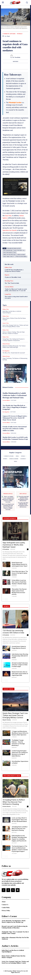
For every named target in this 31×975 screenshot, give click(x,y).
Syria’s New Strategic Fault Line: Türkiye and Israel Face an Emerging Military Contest (15, 326)
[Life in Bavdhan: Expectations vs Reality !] (6, 763)
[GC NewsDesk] (16, 56)
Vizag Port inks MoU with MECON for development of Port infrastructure (23, 505)
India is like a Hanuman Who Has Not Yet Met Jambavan (15, 938)
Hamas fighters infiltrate (9, 254)
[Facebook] (12, 66)
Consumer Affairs (9, 291)
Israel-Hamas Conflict (8, 256)
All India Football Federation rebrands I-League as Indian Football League (20, 664)
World (19, 33)
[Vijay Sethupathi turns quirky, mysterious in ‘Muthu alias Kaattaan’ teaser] (15, 531)
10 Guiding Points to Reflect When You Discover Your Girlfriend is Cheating (14, 802)
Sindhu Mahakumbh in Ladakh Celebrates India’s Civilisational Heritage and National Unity (15, 395)
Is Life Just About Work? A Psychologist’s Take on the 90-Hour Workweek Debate (19, 819)
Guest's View (9, 301)
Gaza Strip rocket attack (9, 252)
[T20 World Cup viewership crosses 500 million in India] (15, 619)
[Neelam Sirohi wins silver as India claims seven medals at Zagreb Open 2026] (6, 673)
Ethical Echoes (11, 296)
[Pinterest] (20, 66)
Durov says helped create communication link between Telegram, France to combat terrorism (8, 506)
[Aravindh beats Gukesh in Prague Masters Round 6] (6, 648)
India (10, 302)
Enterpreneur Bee (15, 295)
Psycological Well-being (8, 797)
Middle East (9, 307)
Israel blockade (21, 254)
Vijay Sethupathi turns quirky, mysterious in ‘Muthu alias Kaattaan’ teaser (14, 545)
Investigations (17, 305)
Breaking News (9, 281)
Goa (12, 299)
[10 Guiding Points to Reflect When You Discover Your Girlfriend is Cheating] (15, 788)
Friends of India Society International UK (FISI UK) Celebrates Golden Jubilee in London (15, 428)
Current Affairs (9, 33)
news (15, 307)
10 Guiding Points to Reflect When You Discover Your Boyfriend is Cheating (19, 828)
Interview (9, 305)
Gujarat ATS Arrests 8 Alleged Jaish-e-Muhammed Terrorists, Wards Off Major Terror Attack (15, 418)
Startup (8, 315)
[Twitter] (16, 66)
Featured (8, 298)
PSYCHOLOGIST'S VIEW (12, 775)
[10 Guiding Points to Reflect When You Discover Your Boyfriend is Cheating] (6, 828)
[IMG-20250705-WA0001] (15, 187)
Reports (7, 275)
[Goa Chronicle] (15, 2)
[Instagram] (8, 890)
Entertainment (6, 539)
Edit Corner (17, 293)
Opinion (20, 307)
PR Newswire (11, 308)
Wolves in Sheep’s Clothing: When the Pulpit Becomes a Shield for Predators (14, 332)
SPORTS (6, 606)
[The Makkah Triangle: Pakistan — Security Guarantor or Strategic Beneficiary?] (6, 742)
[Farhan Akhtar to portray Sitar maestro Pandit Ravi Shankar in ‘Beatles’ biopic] (6, 582)
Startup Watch (16, 315)
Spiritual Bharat (19, 313)
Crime (17, 291)
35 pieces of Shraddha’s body (13, 277)
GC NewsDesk (16, 57)
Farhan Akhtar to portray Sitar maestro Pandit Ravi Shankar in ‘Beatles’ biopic (19, 582)
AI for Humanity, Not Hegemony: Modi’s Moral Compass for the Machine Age (14, 921)
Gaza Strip (8, 215)
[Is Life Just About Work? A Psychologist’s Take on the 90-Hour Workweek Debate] (6, 820)
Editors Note (8, 267)
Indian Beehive (15, 304)
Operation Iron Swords (10, 230)
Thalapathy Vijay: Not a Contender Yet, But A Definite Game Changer (15, 932)
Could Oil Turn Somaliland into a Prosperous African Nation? (14, 270)
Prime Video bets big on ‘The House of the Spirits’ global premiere (20, 573)
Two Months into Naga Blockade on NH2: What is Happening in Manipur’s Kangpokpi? (15, 407)
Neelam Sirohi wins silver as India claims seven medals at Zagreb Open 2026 (20, 673)
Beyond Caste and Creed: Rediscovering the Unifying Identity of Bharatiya (15, 927)
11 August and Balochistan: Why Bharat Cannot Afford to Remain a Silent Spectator (20, 733)
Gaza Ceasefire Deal (8, 250)
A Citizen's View (15, 288)
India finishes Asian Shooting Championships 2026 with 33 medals (20, 655)
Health (16, 301)
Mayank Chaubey (7, 719)
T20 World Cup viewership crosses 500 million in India (13, 631)
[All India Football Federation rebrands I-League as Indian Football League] (6, 665)
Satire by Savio (12, 312)
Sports (4, 627)
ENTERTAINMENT (10, 518)
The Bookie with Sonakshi (14, 316)
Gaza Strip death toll (19, 250)
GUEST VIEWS (8, 689)
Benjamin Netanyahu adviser (14, 248)
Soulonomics (9, 313)
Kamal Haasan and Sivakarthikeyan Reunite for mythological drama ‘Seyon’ (19, 564)
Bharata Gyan (9, 290)
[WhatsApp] (24, 66)
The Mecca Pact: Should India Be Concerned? (14, 352)
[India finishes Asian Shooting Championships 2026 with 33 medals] (6, 656)
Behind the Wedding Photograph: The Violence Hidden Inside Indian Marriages (14, 346)
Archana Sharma (7, 806)
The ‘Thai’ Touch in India (12, 283)
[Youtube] (18, 890)
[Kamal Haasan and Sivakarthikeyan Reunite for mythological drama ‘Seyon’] (6, 564)
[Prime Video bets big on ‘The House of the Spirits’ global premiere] (6, 573)
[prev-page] (4, 599)
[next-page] (6, 599)
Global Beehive (16, 298)
